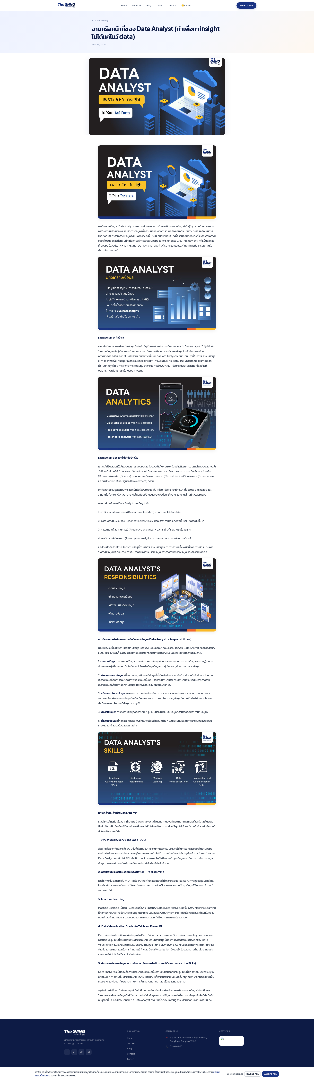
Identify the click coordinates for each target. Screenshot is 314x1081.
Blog (149, 5)
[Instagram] (89, 1052)
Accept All (270, 1074)
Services (136, 5)
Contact (172, 5)
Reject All (252, 1074)
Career (186, 5)
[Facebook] (67, 1052)
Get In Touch (246, 5)
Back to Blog (101, 20)
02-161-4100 (176, 1046)
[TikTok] (81, 1052)
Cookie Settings (235, 1074)
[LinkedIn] (74, 1052)
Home (124, 5)
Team (159, 5)
